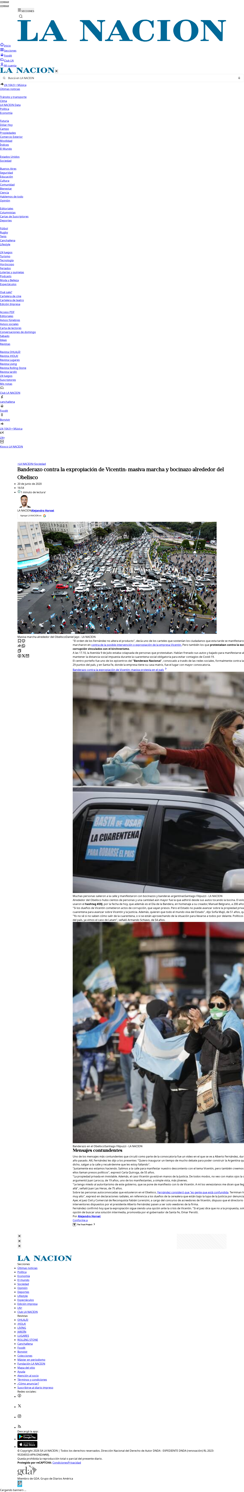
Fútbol (4, 228)
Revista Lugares (10, 360)
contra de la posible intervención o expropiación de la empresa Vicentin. (136, 645)
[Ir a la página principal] (122, 41)
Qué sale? (6, 292)
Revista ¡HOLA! (9, 356)
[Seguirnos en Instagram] (19, 1417)
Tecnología (7, 260)
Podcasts (5, 276)
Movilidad (6, 141)
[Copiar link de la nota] (19, 651)
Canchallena (7, 240)
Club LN (9, 60)
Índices (4, 145)
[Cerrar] (56, 71)
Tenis (3, 236)
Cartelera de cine (10, 296)
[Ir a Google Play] (27, 1439)
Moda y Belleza (9, 280)
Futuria (4, 121)
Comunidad (7, 184)
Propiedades (8, 133)
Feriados (5, 268)
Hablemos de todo (11, 196)
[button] (122, 258)
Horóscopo (7, 264)
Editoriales (6, 208)
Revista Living (8, 364)
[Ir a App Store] (27, 1447)
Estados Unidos (10, 157)
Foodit (8, 55)
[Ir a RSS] (19, 1427)
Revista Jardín (8, 372)
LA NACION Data (10, 105)
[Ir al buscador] (20, 16)
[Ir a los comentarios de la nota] (23, 641)
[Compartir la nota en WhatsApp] (23, 646)
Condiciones (60, 1462)
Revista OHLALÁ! (10, 352)
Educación (6, 176)
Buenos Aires (8, 169)
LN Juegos (6, 252)
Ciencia (4, 192)
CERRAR (4, 2)
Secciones (10, 50)
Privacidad (74, 1462)
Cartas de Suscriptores (14, 216)
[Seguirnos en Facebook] (19, 1396)
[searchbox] (120, 78)
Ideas (3, 340)
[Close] (19, 1236)
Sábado (4, 336)
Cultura (4, 180)
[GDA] (27, 1474)
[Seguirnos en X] (19, 1407)
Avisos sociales (9, 324)
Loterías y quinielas (12, 272)
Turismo (5, 256)
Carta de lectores (10, 328)
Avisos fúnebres (10, 320)
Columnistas (8, 212)
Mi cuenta (10, 65)
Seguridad (6, 172)
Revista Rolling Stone (13, 368)
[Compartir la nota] (19, 646)
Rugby (4, 232)
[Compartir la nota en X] (23, 656)
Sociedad (39, 464)
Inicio (7, 45)
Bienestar (6, 188)
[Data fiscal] (19, 1486)
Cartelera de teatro (12, 300)
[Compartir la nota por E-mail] (27, 656)
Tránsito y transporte (13, 97)
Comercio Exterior (11, 137)
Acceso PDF (7, 312)
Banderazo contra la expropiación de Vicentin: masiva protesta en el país (118, 670)
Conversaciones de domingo (18, 332)
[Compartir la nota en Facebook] (19, 656)
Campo (4, 129)
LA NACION (25, 464)
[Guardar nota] (19, 641)
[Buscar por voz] (239, 78)
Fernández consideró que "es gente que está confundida (192, 1192)
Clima (3, 101)
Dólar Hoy (6, 125)
